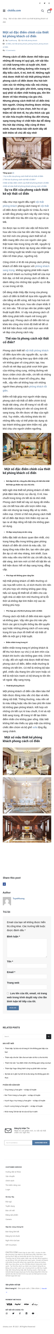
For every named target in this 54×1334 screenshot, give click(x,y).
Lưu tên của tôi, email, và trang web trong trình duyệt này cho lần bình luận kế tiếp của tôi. (27, 997)
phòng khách (33, 44)
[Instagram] (49, 3)
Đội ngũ (9, 1202)
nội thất (45, 206)
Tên (10, 961)
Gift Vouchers (11, 1245)
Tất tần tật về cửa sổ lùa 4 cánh (25, 1112)
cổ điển (8, 44)
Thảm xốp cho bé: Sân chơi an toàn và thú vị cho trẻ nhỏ (26, 1057)
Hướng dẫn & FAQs (13, 1172)
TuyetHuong (12, 40)
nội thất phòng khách (36, 350)
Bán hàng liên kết (12, 1232)
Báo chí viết (10, 1210)
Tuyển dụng (10, 1206)
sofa (35, 727)
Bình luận (13, 936)
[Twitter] (45, 3)
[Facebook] (40, 3)
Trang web (13, 982)
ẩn (13, 173)
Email (11, 972)
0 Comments (10, 50)
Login (8, 1189)
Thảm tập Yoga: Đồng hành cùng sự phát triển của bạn (26, 1068)
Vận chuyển (10, 1176)
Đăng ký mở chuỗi (13, 1236)
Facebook (4, 884)
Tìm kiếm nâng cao (13, 1185)
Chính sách (10, 1181)
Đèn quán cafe (23, 1288)
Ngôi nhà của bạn (13, 1240)
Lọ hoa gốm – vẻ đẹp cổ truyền (24, 1090)
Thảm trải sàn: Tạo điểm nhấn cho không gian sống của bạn (28, 1063)
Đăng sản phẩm (12, 1215)
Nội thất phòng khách (29, 40)
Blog (5, 19)
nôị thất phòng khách (20, 44)
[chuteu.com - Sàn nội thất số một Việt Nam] (14, 11)
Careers (9, 1219)
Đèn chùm (36, 1288)
